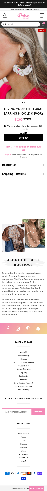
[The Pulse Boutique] (23, 16)
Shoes (23, 450)
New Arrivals (23, 433)
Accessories (23, 454)
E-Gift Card (23, 457)
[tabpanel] (23, 63)
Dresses (23, 444)
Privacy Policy (23, 365)
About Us (23, 352)
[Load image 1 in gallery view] (23, 63)
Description (9, 165)
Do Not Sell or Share (23, 386)
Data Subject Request (23, 382)
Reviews (23, 379)
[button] (36, 488)
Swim (23, 437)
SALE (23, 461)
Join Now (38, 411)
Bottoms (23, 447)
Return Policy (23, 355)
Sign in (8, 154)
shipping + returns (14, 174)
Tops (23, 440)
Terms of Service (24, 369)
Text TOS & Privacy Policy (23, 362)
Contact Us (23, 376)
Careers (23, 359)
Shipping (23, 372)
